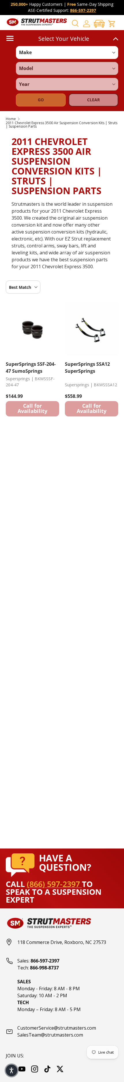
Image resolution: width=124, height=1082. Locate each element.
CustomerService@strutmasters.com (56, 1028)
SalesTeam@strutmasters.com (50, 1035)
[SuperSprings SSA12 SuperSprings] (91, 329)
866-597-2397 (83, 10)
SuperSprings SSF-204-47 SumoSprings (31, 367)
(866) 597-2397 (54, 884)
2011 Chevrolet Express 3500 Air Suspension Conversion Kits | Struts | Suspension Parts (61, 124)
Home (11, 119)
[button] (99, 24)
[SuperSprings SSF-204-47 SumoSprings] (32, 329)
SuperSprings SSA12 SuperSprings (87, 367)
